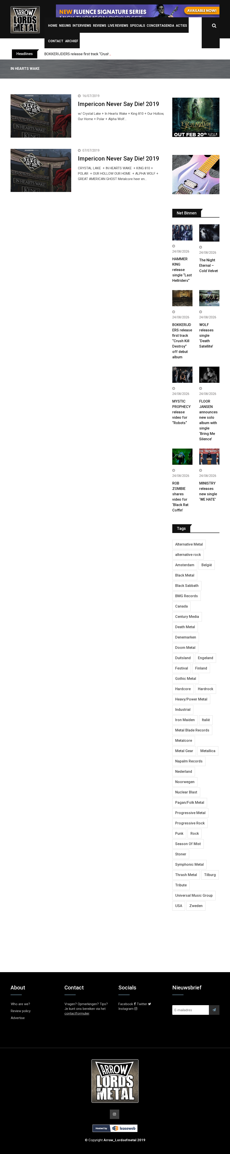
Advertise (18, 1018)
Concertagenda (160, 25)
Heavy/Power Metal (191, 699)
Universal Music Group (194, 895)
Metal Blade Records (192, 730)
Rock (194, 833)
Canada (181, 606)
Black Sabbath (187, 586)
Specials (137, 25)
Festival (181, 668)
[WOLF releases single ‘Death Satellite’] (209, 298)
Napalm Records (189, 761)
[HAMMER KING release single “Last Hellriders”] (182, 233)
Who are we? (20, 1004)
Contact (55, 41)
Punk (179, 833)
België (206, 565)
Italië (206, 720)
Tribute (181, 885)
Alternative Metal (189, 544)
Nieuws (65, 25)
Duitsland (183, 658)
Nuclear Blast (186, 792)
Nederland (183, 771)
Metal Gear (184, 751)
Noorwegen (185, 782)
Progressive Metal (190, 813)
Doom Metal (185, 647)
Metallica (207, 751)
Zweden (196, 906)
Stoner (180, 854)
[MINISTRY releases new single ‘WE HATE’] (209, 457)
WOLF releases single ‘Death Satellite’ (206, 335)
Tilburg (210, 875)
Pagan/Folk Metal (189, 802)
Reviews (99, 25)
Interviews (82, 25)
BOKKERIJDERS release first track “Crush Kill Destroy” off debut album (100, 54)
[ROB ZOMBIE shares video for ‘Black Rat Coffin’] (182, 457)
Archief (71, 41)
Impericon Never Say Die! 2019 (118, 104)
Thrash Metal (186, 875)
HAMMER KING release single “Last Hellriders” (182, 270)
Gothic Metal (185, 678)
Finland (201, 668)
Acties (181, 25)
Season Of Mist (188, 844)
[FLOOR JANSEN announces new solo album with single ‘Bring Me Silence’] (209, 375)
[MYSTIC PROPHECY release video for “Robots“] (182, 375)
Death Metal (185, 627)
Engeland (205, 658)
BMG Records (186, 596)
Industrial (182, 709)
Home (52, 25)
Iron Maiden (185, 720)
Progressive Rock (190, 823)
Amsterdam (184, 565)
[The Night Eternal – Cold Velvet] (209, 233)
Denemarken (185, 637)
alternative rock (188, 555)
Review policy (21, 1011)
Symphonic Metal (189, 864)
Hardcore (183, 689)
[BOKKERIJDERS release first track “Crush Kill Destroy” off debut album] (182, 298)
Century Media (187, 616)
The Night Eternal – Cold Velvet (208, 265)
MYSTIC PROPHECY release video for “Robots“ (181, 412)
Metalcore (183, 740)
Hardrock (205, 689)
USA (178, 906)
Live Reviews (118, 25)
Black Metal (184, 575)
